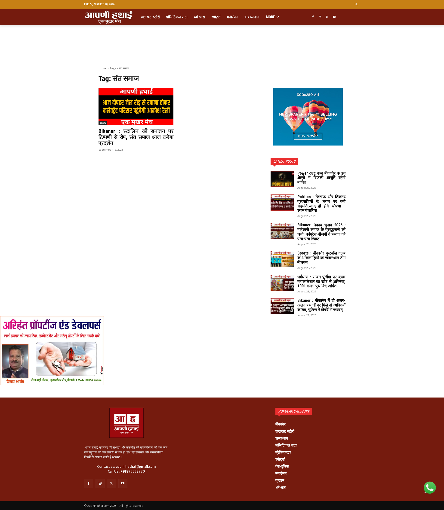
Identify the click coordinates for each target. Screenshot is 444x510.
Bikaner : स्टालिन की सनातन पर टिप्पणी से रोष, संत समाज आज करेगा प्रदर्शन (136, 137)
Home (103, 68)
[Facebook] (312, 17)
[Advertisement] (222, 51)
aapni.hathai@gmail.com (136, 466)
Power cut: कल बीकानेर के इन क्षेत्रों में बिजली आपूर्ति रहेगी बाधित (321, 178)
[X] (327, 17)
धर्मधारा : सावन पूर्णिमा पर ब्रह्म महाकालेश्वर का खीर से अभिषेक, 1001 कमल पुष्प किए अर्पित (321, 281)
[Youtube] (334, 17)
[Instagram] (320, 17)
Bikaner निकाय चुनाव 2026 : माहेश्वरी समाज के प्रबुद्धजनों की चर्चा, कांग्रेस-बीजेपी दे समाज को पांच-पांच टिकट (321, 231)
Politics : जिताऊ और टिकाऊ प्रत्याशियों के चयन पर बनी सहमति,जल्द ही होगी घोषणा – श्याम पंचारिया (321, 203)
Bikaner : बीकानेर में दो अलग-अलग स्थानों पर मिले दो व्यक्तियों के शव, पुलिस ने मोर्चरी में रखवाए (321, 305)
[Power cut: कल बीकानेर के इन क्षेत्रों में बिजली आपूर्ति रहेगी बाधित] (282, 179)
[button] (356, 4)
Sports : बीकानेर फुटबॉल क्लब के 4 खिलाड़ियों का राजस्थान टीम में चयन (321, 258)
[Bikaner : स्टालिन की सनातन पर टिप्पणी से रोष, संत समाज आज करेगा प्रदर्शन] (136, 106)
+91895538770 (132, 471)
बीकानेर (103, 123)
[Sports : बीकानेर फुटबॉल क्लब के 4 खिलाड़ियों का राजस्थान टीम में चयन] (282, 259)
